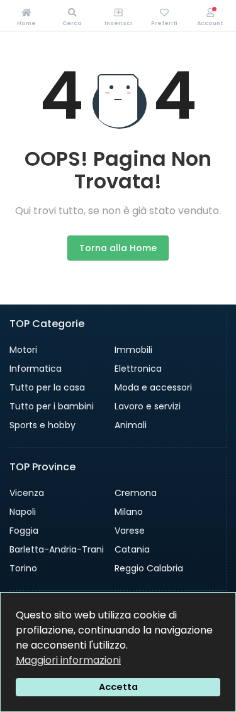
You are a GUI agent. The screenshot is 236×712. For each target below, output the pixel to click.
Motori (23, 349)
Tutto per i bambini (51, 406)
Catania (132, 549)
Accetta (118, 687)
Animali (131, 425)
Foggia (23, 530)
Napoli (22, 511)
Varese (130, 530)
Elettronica (138, 368)
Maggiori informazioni (68, 660)
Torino (23, 568)
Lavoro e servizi (148, 406)
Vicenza (26, 493)
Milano (129, 511)
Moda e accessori (153, 387)
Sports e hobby (42, 425)
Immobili (133, 349)
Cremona (136, 493)
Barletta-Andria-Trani (56, 549)
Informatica (35, 368)
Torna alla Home (118, 248)
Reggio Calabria (149, 568)
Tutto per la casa (47, 387)
